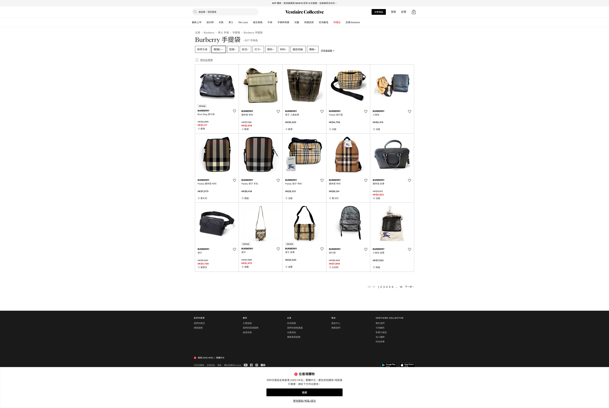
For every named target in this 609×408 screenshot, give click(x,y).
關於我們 (380, 323)
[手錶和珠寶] (292, 22)
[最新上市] (204, 22)
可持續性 (380, 328)
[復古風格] (265, 22)
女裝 (221, 22)
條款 (219, 365)
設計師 (210, 22)
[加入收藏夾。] (234, 111)
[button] (414, 12)
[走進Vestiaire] (362, 22)
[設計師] (216, 22)
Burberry (209, 32)
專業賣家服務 (293, 337)
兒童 (296, 22)
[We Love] (250, 22)
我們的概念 (199, 323)
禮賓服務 (198, 328)
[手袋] (275, 22)
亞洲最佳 (323, 22)
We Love (243, 22)
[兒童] (301, 22)
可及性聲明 (199, 365)
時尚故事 (380, 341)
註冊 (403, 11)
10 (401, 287)
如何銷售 (291, 323)
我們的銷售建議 (295, 328)
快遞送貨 (309, 22)
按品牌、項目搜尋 (207, 11)
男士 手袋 (223, 32)
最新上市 (196, 22)
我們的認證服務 (250, 328)
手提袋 (236, 32)
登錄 (393, 11)
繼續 (304, 392)
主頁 (197, 32)
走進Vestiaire (353, 22)
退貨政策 (247, 332)
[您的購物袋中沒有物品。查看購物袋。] (414, 12)
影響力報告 (381, 332)
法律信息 (211, 365)
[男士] (236, 22)
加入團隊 (380, 337)
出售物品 (378, 11)
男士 (231, 22)
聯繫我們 (335, 328)
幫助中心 (335, 323)
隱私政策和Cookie (232, 365)
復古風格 (257, 22)
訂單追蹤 (247, 323)
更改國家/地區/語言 (304, 401)
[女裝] (226, 22)
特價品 (337, 22)
